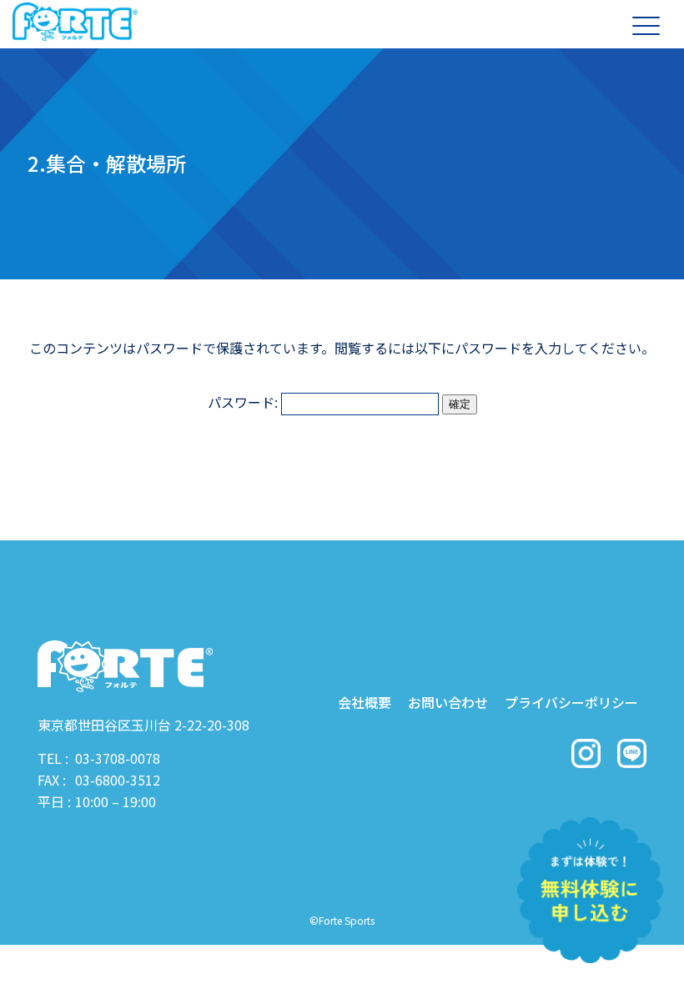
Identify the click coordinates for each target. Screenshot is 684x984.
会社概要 (364, 702)
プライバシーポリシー (571, 702)
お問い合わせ (448, 702)
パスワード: (244, 402)
